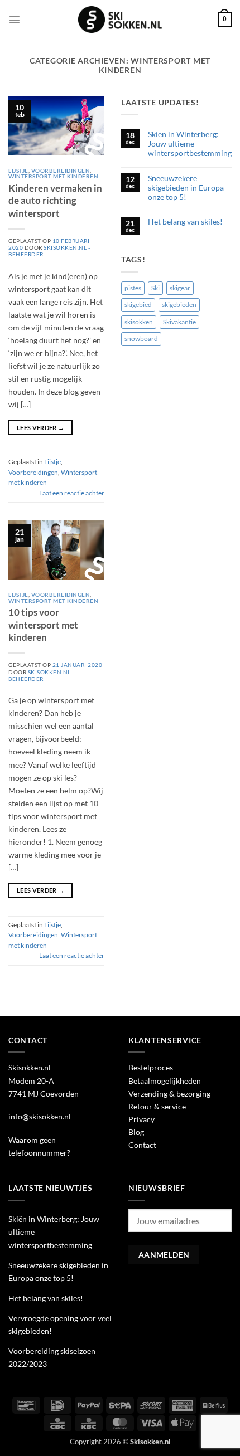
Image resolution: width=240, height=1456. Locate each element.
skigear (180, 287)
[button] (14, 19)
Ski (155, 287)
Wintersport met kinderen (53, 176)
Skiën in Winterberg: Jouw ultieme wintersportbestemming (190, 143)
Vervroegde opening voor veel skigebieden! (60, 1324)
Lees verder (40, 427)
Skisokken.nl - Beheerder (41, 675)
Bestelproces (150, 1067)
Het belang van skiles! (185, 221)
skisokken (138, 321)
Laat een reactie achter (71, 492)
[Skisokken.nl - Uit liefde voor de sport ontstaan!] (120, 19)
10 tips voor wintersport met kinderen (43, 624)
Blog (136, 1132)
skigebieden (179, 304)
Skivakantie (179, 321)
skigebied (138, 304)
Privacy (141, 1119)
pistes (132, 287)
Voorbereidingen (60, 170)
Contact (142, 1145)
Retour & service (157, 1106)
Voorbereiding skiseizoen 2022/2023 (51, 1357)
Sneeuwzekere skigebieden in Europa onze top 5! (186, 187)
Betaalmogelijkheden (164, 1080)
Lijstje (18, 170)
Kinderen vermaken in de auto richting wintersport (55, 200)
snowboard (141, 338)
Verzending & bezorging (169, 1093)
